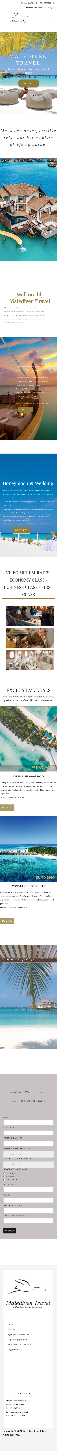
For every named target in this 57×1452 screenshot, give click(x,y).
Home (10, 1324)
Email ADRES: (10, 1128)
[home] (25, 20)
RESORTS (25, 409)
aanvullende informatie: (16, 1216)
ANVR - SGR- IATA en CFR (19, 1344)
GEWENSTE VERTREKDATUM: (17, 1148)
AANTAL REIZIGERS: (12, 1205)
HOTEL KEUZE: (10, 1185)
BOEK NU (7, 807)
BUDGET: (7, 1195)
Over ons (11, 1329)
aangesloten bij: (14, 1349)
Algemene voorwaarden (18, 1334)
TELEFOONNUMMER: (13, 1138)
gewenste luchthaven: (15, 1169)
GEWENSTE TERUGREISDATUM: (18, 1159)
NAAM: (6, 1117)
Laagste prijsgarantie (17, 1339)
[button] (51, 20)
